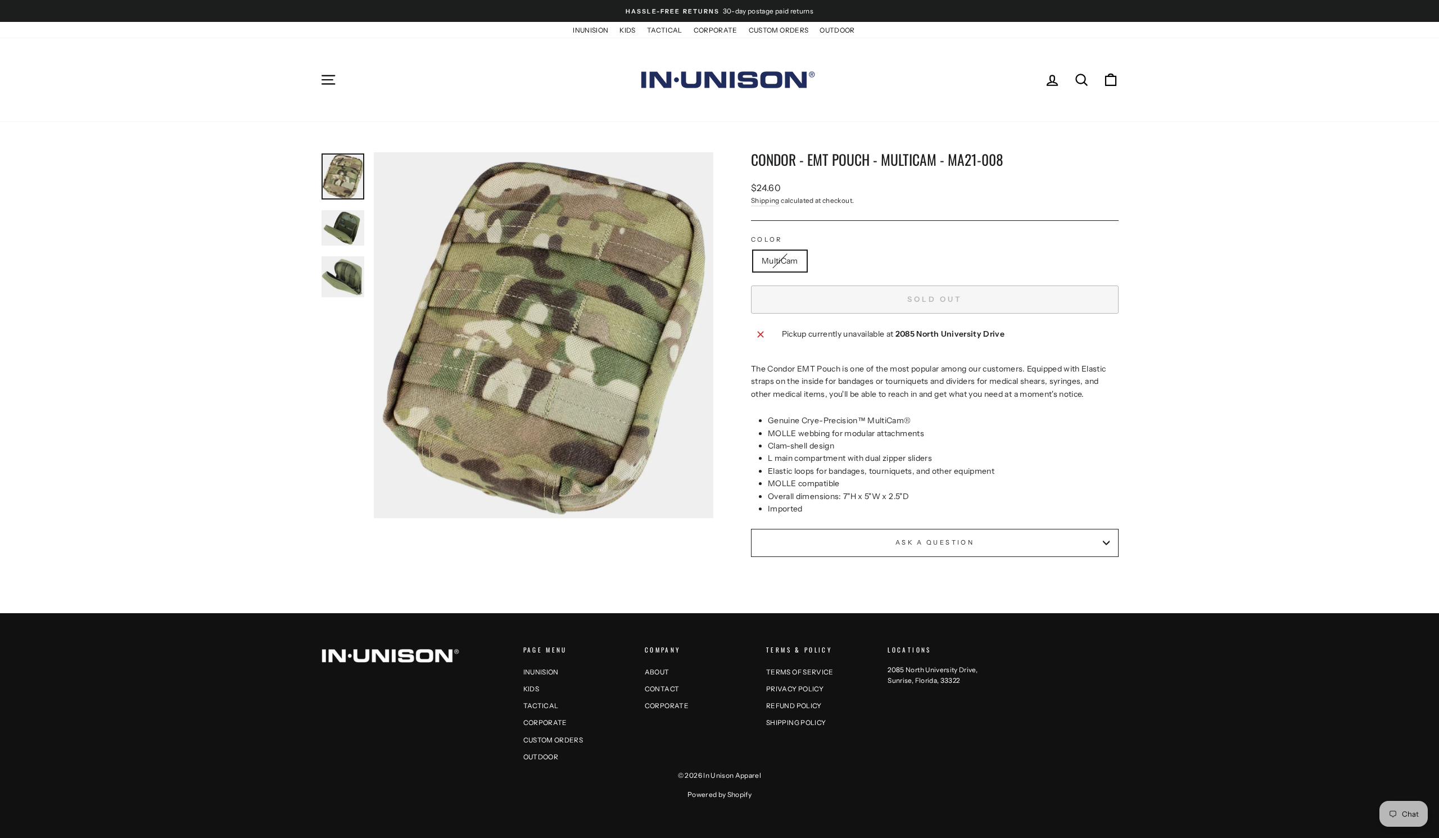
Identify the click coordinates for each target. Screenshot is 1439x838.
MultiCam (780, 261)
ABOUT (657, 672)
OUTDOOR (837, 30)
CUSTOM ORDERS (779, 30)
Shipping (765, 200)
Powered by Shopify (719, 794)
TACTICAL (664, 30)
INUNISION (590, 30)
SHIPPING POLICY (796, 722)
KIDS (627, 30)
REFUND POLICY (794, 705)
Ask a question (934, 542)
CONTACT (662, 689)
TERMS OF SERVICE (800, 672)
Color (766, 239)
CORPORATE (715, 30)
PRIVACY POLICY (794, 689)
